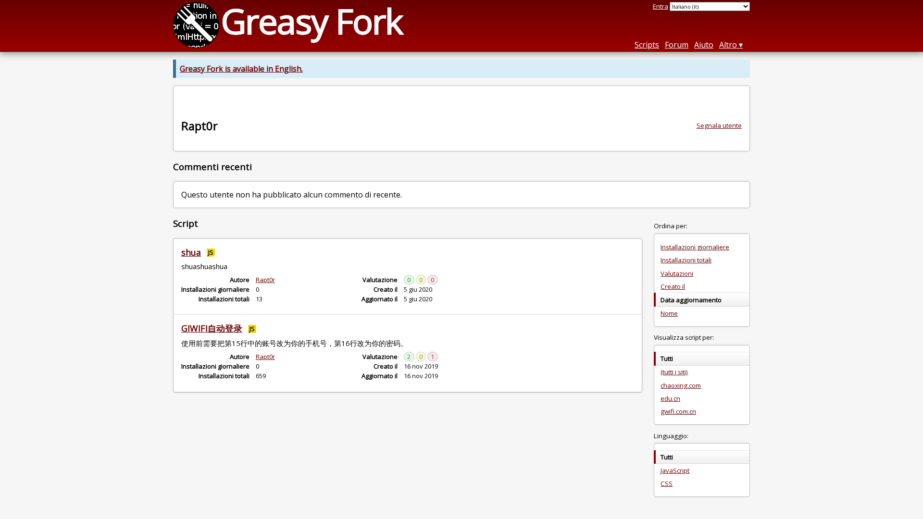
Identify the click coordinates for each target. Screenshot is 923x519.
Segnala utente (719, 125)
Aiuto (703, 44)
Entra (660, 6)
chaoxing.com (681, 385)
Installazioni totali (686, 260)
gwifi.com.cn (678, 411)
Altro (728, 44)
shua (191, 252)
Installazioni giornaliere (695, 247)
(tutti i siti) (674, 372)
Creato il (673, 286)
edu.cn (670, 398)
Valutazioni (677, 273)
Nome (669, 313)
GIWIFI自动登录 (211, 328)
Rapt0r (265, 279)
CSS (667, 483)
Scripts (647, 44)
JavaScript (675, 470)
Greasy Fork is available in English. (241, 68)
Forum (676, 44)
